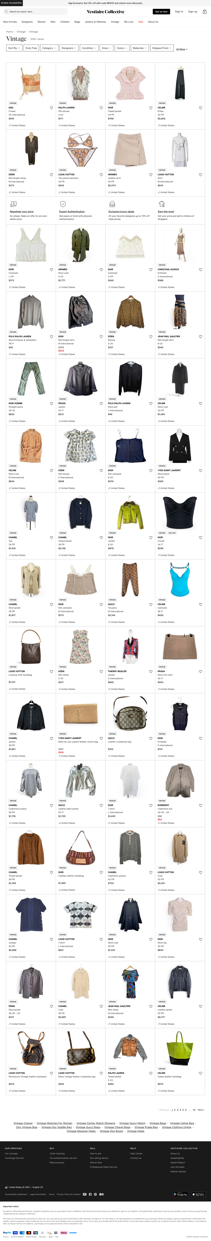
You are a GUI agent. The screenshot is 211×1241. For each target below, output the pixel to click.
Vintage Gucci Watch (132, 1123)
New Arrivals (10, 22)
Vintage (115, 22)
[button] (205, 11)
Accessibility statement (16, 1194)
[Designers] (35, 22)
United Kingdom (17, 1237)
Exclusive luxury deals (121, 211)
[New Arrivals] (19, 22)
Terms (51, 1194)
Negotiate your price (22, 211)
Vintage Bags (158, 1123)
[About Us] (160, 22)
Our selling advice (99, 1158)
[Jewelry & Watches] (108, 22)
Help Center (136, 1153)
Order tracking (57, 1153)
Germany (42, 1237)
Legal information (38, 1194)
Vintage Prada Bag (146, 1127)
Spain (51, 1237)
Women (42, 22)
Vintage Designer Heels (81, 1131)
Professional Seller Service (103, 1167)
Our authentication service (63, 1158)
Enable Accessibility (11, 2)
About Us (153, 22)
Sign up (192, 11)
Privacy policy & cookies (68, 1194)
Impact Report (178, 1162)
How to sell (95, 1153)
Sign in (179, 11)
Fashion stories (178, 1171)
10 (194, 1110)
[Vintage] (121, 22)
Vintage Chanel (23, 1123)
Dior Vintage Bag (26, 1127)
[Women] (48, 22)
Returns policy (57, 1162)
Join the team (177, 1167)
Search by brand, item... (22, 11)
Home (9, 31)
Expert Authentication (72, 211)
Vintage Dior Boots (111, 1131)
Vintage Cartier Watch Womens (95, 1123)
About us (175, 1153)
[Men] (58, 22)
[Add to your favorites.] (51, 108)
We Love (128, 22)
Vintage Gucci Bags (88, 1127)
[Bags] (82, 22)
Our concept (11, 1153)
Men (53, 22)
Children (65, 22)
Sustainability (177, 1158)
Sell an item (161, 11)
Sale (140, 22)
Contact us (135, 1158)
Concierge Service (14, 1158)
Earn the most (166, 211)
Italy (57, 1237)
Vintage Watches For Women (54, 1123)
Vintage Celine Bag (182, 1123)
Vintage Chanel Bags (117, 1127)
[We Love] (136, 22)
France (6, 1237)
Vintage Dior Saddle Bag (56, 1127)
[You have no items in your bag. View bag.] (205, 11)
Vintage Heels (135, 1131)
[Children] (72, 22)
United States (31, 1237)
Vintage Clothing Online (176, 1127)
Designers (27, 22)
